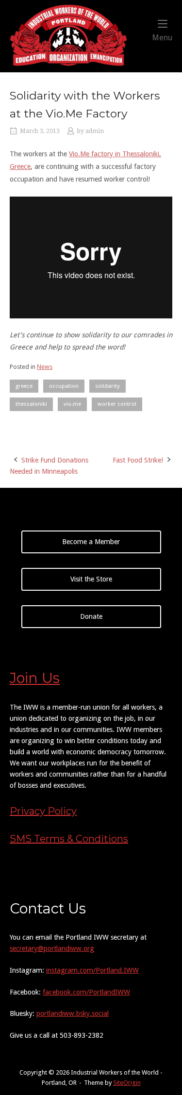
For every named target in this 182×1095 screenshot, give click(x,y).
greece (24, 385)
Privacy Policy (43, 811)
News (44, 366)
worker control (117, 403)
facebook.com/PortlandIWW (86, 992)
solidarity (107, 385)
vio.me (72, 403)
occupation (64, 385)
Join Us (35, 677)
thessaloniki (31, 403)
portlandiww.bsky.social (72, 1013)
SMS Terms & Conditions (69, 839)
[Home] (68, 35)
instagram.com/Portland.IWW (92, 970)
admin (94, 131)
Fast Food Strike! (138, 460)
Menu (162, 37)
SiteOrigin (127, 1082)
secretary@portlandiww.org (52, 948)
